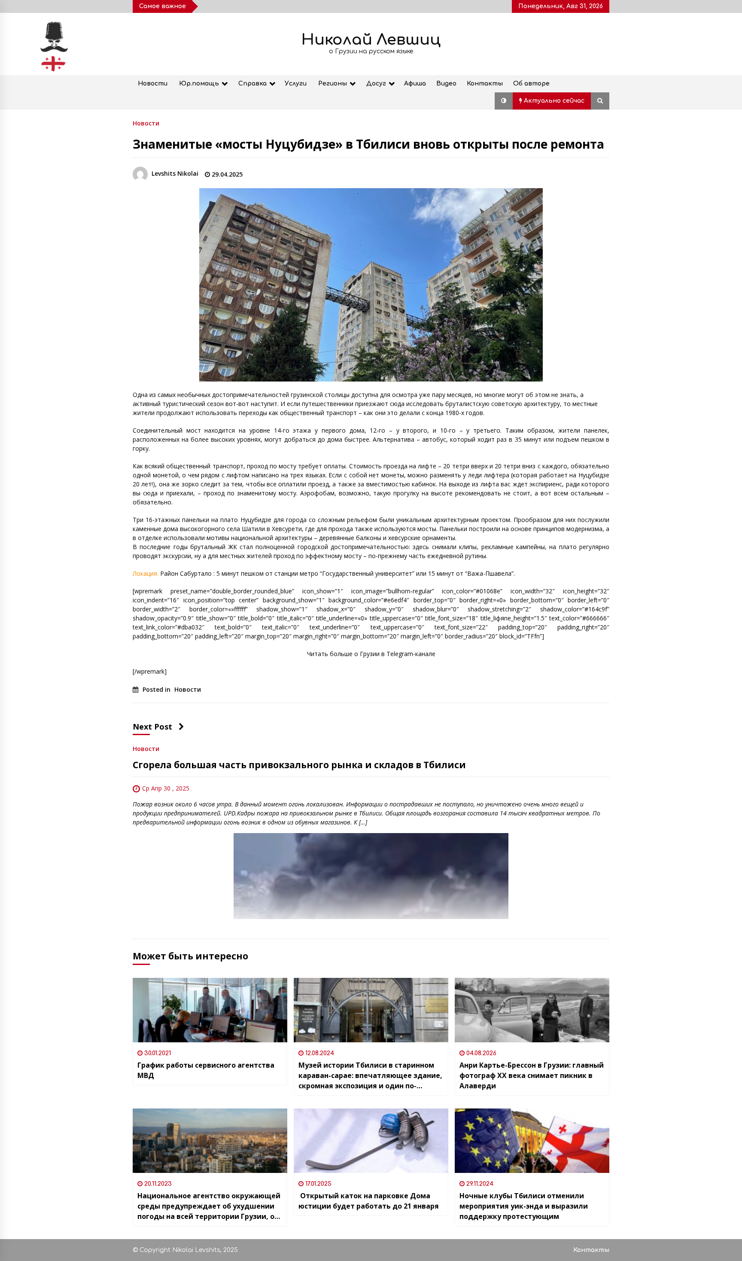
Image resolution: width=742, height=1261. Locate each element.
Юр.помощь (199, 83)
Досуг (376, 83)
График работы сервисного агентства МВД (205, 1070)
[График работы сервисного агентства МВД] (210, 1010)
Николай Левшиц (371, 39)
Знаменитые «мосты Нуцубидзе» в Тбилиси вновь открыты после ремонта (368, 144)
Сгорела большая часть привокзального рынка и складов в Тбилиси (299, 765)
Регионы (332, 83)
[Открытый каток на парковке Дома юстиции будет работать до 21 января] (371, 1140)
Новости (152, 83)
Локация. (145, 573)
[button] (504, 101)
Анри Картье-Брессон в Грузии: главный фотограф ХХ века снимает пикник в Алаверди (531, 1075)
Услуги (296, 83)
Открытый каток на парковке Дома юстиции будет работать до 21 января (368, 1201)
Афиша (415, 83)
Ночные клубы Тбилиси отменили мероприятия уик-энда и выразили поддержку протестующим (523, 1206)
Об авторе (531, 83)
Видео (446, 83)
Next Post (152, 726)
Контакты (485, 83)
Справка (252, 83)
